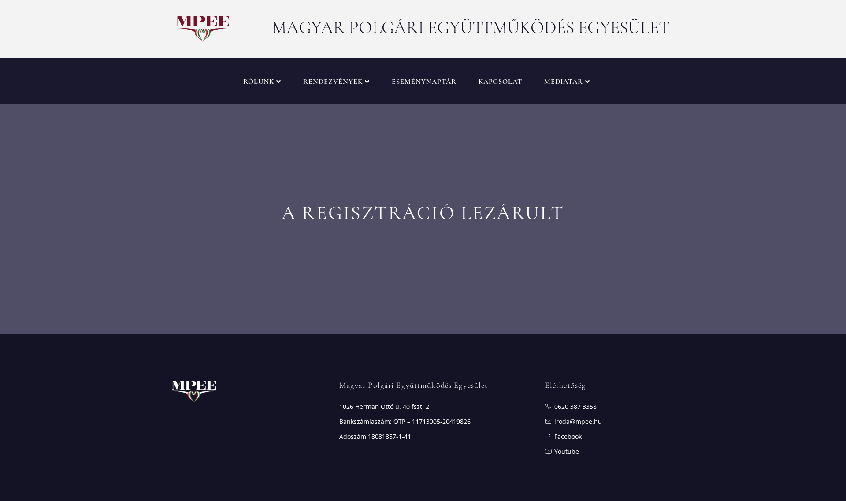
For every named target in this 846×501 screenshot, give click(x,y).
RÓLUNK (258, 81)
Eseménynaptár (424, 81)
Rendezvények (333, 81)
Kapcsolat (500, 81)
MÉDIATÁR (563, 81)
